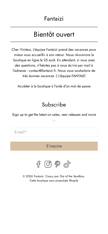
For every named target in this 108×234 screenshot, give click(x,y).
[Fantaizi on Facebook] (38, 166)
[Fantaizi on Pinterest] (57, 166)
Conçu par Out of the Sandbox (64, 176)
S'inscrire (54, 146)
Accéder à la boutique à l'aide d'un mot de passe (54, 86)
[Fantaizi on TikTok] (67, 166)
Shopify (73, 181)
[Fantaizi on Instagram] (47, 166)
